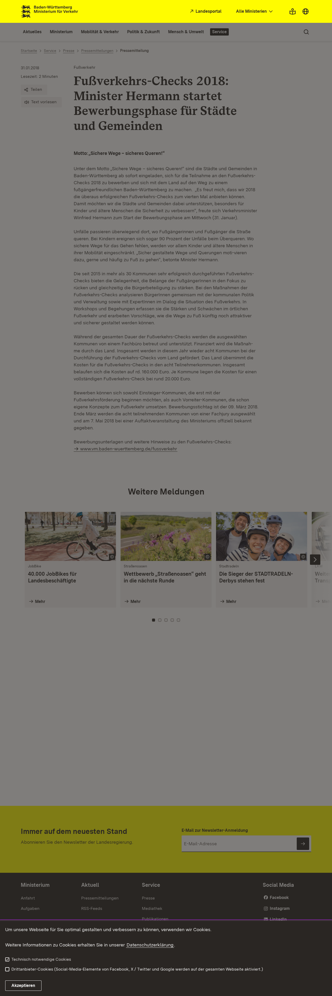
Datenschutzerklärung (150, 944)
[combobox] (255, 11)
